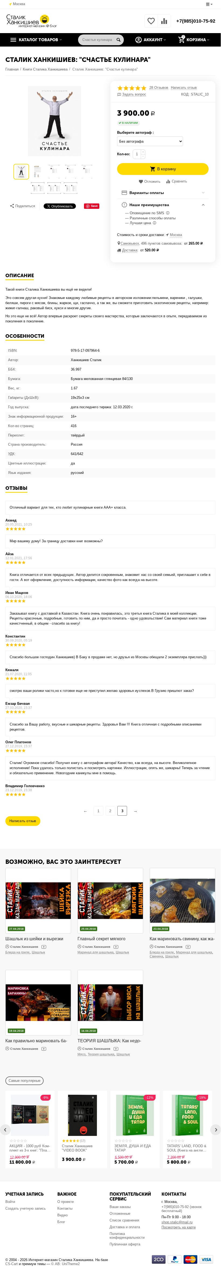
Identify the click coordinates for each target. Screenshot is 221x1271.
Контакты (64, 1208)
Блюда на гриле (17, 952)
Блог (61, 1222)
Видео (62, 1215)
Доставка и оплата (125, 1227)
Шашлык (38, 952)
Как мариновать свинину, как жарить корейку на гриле (182, 939)
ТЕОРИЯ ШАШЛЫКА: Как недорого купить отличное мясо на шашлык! (109, 1041)
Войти (10, 1202)
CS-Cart (11, 1264)
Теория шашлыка (101, 1054)
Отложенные (120, 1214)
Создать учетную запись (25, 1208)
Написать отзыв (184, 88)
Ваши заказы (120, 1207)
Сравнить (179, 181)
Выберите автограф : (135, 133)
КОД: (185, 94)
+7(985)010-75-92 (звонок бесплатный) (182, 1209)
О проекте (65, 1202)
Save (94, 206)
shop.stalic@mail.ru (177, 1222)
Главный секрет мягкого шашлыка (101, 939)
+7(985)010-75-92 (195, 21)
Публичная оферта (125, 1244)
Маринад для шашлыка (96, 952)
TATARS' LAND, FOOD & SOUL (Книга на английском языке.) (186, 1148)
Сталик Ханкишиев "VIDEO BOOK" (77, 1148)
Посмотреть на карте (179, 1227)
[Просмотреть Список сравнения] (164, 24)
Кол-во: (123, 154)
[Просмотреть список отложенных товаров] (151, 24)
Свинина (156, 956)
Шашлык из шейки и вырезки (34, 938)
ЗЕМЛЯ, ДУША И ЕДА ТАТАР (132, 1148)
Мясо (82, 1054)
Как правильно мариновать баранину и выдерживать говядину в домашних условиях (38, 1041)
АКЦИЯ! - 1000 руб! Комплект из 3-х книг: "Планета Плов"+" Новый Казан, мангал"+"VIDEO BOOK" (29, 1148)
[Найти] (118, 39)
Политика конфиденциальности (127, 1236)
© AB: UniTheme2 (65, 1264)
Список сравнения (124, 1220)
